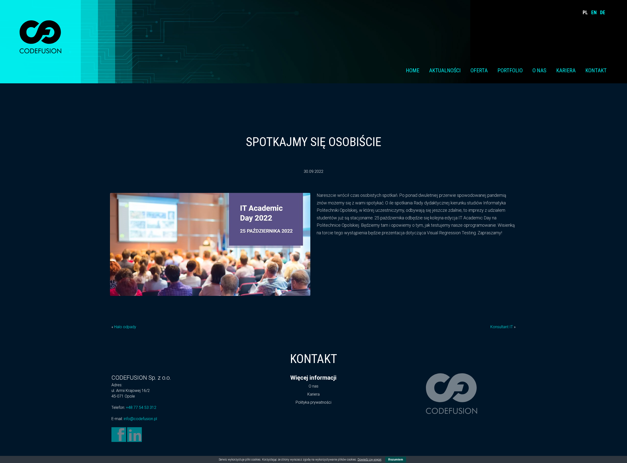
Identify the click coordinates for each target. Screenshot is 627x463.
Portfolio (510, 70)
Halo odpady (125, 327)
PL (585, 12)
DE (602, 12)
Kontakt (596, 70)
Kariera (566, 70)
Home (412, 70)
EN (594, 12)
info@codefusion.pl (140, 418)
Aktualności (445, 70)
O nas (539, 70)
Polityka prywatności (313, 402)
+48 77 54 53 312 (141, 407)
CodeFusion (40, 36)
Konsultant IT (501, 327)
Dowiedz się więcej (369, 459)
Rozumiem (395, 459)
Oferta (479, 70)
